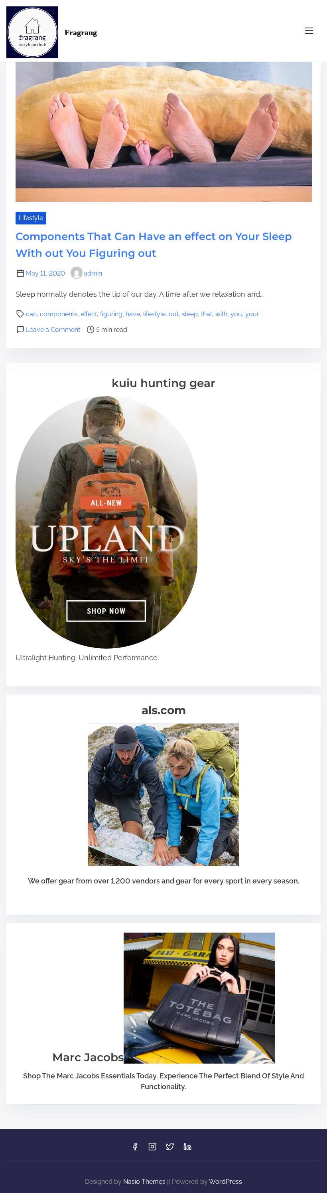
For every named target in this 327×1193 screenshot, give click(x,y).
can (31, 314)
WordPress (225, 1181)
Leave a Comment (53, 329)
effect (89, 314)
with (221, 314)
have (133, 314)
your (252, 314)
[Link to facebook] (135, 1149)
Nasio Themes (145, 1181)
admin (93, 273)
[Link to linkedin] (187, 1149)
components (58, 314)
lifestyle (154, 314)
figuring (111, 314)
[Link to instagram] (152, 1149)
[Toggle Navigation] (309, 30)
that (206, 314)
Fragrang (81, 32)
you (236, 314)
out (174, 314)
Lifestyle (31, 218)
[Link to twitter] (170, 1149)
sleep (190, 314)
